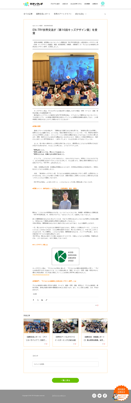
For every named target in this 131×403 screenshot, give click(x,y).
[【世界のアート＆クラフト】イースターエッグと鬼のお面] (65, 326)
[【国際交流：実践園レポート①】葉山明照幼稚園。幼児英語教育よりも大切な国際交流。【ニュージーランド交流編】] (94, 326)
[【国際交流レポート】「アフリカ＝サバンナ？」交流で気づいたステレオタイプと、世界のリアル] (36, 326)
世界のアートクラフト (63, 14)
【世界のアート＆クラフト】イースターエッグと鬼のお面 (65, 338)
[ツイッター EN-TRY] (99, 396)
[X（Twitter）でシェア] (38, 300)
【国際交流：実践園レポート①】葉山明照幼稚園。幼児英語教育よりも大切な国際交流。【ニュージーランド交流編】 (94, 339)
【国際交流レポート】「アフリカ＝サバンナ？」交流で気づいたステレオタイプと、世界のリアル (36, 339)
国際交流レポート (43, 14)
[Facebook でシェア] (33, 300)
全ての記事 (28, 14)
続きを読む (79, 14)
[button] (105, 14)
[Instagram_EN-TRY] (94, 396)
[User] (103, 3)
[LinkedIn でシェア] (42, 300)
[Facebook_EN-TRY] (105, 396)
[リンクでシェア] (46, 300)
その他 (35, 294)
